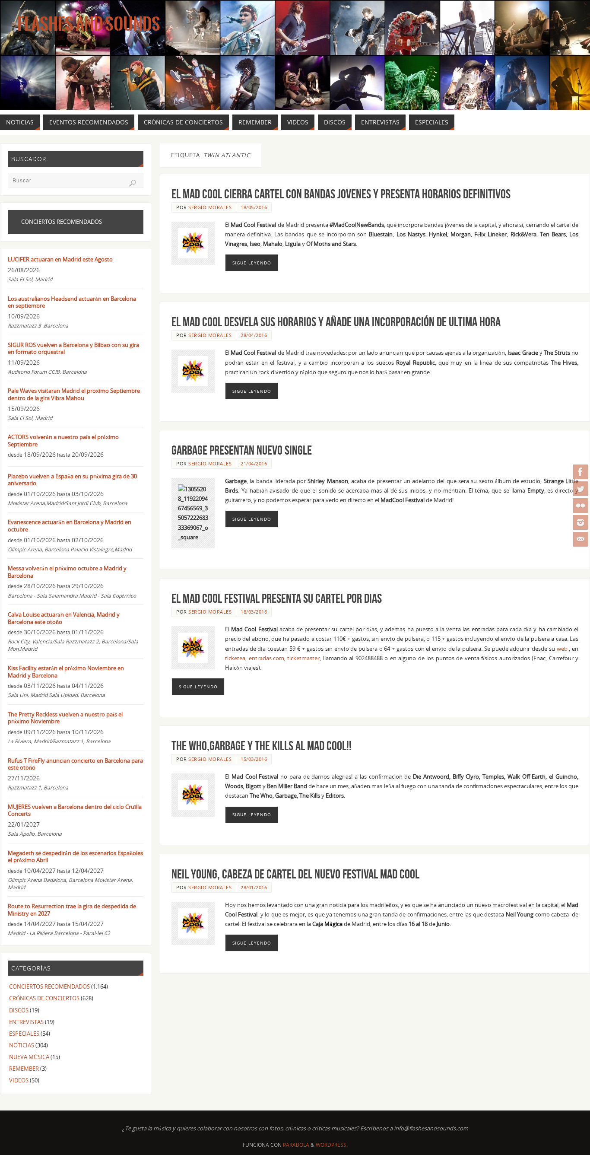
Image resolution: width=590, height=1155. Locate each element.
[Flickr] (580, 505)
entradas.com (266, 658)
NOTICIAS (21, 1045)
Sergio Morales (210, 207)
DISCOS (19, 1010)
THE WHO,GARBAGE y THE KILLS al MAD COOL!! (261, 745)
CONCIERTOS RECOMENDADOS (49, 986)
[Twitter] (580, 488)
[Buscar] (132, 183)
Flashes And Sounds (88, 24)
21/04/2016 (254, 463)
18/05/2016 (254, 207)
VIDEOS (19, 1080)
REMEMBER (24, 1068)
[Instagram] (580, 522)
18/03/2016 (254, 611)
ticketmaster (303, 658)
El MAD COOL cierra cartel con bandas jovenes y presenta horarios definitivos (341, 194)
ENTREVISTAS (26, 1022)
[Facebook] (580, 472)
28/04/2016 (254, 335)
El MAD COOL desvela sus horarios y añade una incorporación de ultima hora (336, 322)
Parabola (296, 1145)
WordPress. (332, 1145)
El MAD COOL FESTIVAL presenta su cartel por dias (276, 598)
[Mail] (580, 539)
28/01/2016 (254, 887)
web (562, 648)
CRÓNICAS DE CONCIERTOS (44, 998)
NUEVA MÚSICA (29, 1057)
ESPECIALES (24, 1033)
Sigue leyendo (251, 263)
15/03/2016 (254, 759)
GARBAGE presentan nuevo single (241, 450)
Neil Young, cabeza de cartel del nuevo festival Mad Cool (295, 874)
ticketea (235, 658)
